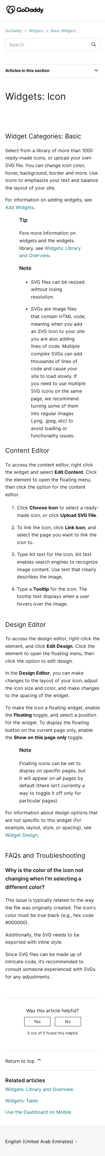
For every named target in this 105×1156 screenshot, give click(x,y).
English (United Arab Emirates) (40, 1141)
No (68, 1021)
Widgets (36, 30)
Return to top (20, 1061)
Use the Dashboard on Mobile (38, 1112)
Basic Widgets (63, 30)
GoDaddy (13, 30)
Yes (37, 1021)
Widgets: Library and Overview (39, 1089)
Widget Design (21, 835)
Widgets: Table (21, 1101)
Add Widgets (19, 207)
